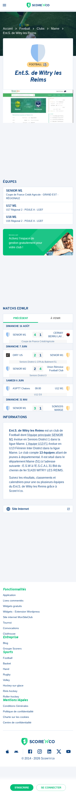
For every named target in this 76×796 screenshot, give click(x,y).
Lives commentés (13, 600)
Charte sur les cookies (16, 716)
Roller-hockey (11, 696)
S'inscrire (22, 787)
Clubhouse (9, 633)
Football (24, 28)
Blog (5, 643)
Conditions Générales (15, 705)
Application (9, 595)
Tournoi (7, 622)
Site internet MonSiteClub (18, 617)
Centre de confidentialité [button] (17, 722)
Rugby (7, 674)
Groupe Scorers (12, 648)
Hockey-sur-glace (13, 685)
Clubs (40, 28)
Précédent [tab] (20, 318)
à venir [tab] (55, 318)
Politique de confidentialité (18, 711)
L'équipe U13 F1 (37, 443)
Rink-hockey (10, 691)
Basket (7, 663)
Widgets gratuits (12, 606)
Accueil (8, 28)
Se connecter (51, 787)
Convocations (11, 628)
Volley (6, 680)
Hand (6, 668)
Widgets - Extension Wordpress (21, 611)
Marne (55, 28)
